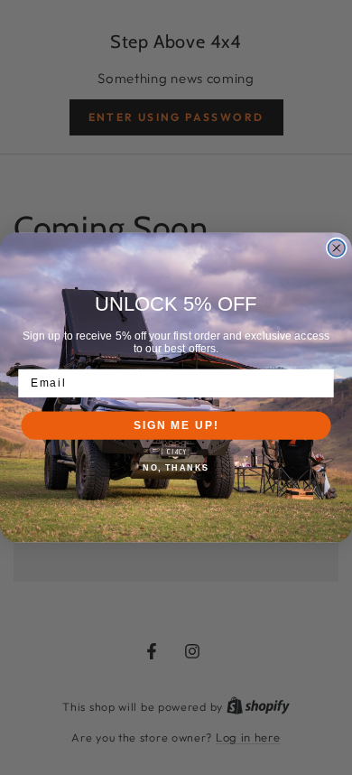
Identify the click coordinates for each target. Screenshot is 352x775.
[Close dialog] (336, 248)
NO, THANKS (176, 467)
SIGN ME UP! (176, 425)
